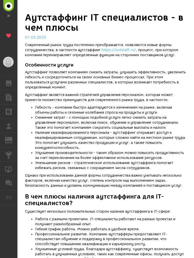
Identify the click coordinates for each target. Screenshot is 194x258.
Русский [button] (11, 197)
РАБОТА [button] (8, 126)
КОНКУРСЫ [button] (8, 154)
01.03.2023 (35, 37)
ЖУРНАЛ (11, 139)
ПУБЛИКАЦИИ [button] (8, 97)
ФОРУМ (8, 183)
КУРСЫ (8, 169)
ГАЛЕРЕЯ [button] (8, 83)
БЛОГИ (8, 112)
